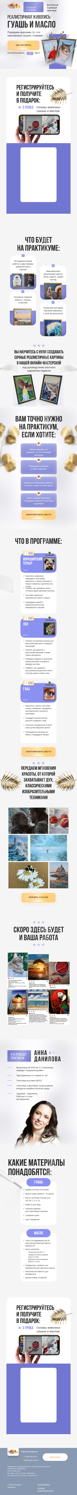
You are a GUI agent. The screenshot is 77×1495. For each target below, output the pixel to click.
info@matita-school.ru (31, 1460)
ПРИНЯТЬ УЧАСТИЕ (38, 897)
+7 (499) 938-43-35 (30, 1457)
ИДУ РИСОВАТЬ (23, 45)
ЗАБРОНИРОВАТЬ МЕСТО (38, 514)
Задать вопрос (55, 1457)
